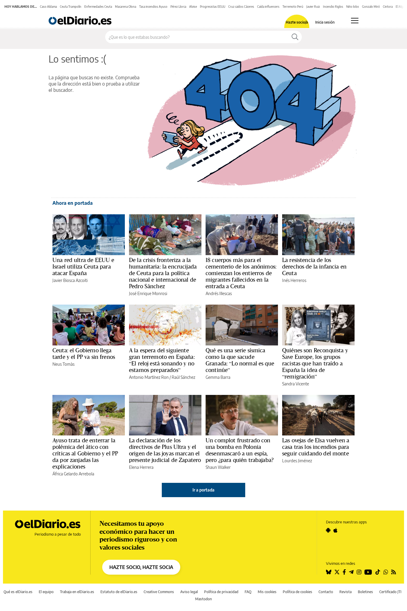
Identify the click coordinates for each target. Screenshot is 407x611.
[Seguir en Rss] (393, 572)
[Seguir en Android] (328, 530)
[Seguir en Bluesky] (328, 572)
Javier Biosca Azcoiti (70, 280)
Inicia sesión (325, 22)
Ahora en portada (72, 203)
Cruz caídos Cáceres (241, 6)
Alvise (193, 6)
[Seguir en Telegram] (351, 572)
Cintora (388, 6)
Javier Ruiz (313, 6)
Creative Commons (159, 592)
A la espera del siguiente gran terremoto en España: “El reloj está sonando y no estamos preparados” (162, 360)
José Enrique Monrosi (148, 293)
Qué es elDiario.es (18, 592)
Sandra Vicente (295, 383)
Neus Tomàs (63, 364)
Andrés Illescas (219, 293)
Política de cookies (297, 592)
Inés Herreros (294, 280)
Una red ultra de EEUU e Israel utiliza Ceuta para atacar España (83, 266)
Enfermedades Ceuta (98, 6)
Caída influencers (268, 6)
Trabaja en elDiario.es (77, 592)
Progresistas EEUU (212, 6)
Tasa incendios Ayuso (153, 6)
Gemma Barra (218, 377)
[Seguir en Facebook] (344, 572)
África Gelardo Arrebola (73, 473)
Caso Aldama (48, 6)
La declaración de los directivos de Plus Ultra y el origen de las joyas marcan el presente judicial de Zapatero (165, 450)
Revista (345, 592)
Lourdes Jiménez (297, 460)
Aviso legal (189, 592)
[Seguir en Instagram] (359, 572)
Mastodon (203, 599)
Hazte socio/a (297, 22)
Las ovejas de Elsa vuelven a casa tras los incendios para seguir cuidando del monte (315, 447)
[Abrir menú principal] (354, 20)
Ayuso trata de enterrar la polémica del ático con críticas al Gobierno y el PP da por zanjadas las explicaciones (85, 453)
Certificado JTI (390, 592)
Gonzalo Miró (371, 6)
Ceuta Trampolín (70, 6)
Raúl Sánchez (183, 377)
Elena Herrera (141, 467)
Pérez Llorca (178, 6)
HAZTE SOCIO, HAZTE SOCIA (141, 567)
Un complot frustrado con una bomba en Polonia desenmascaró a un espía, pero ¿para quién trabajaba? (240, 450)
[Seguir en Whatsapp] (385, 572)
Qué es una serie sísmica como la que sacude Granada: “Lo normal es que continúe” (240, 360)
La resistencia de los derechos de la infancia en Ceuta (314, 266)
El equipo (46, 592)
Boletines (365, 592)
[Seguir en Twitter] (337, 572)
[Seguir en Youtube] (368, 572)
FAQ (248, 592)
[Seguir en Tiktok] (377, 572)
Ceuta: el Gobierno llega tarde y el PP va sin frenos (83, 353)
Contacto (326, 592)
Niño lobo (352, 6)
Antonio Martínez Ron (149, 377)
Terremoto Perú (292, 6)
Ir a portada (203, 489)
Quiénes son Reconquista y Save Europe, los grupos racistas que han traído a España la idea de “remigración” (315, 363)
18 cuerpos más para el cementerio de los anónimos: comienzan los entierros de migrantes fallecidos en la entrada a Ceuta (241, 273)
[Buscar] (295, 37)
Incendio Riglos (333, 6)
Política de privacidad (221, 592)
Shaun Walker (218, 467)
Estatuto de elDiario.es (118, 592)
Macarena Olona (125, 6)
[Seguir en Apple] (335, 530)
